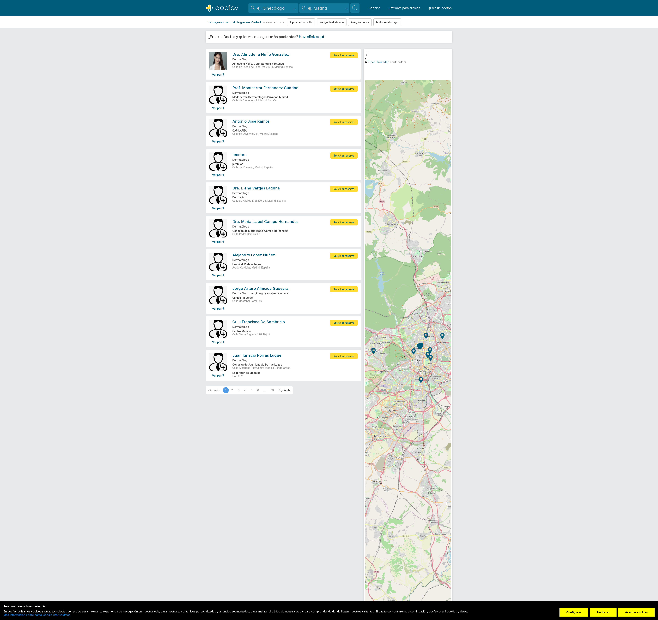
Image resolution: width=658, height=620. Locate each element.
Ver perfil (218, 74)
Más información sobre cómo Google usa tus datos (36, 615)
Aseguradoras (360, 22)
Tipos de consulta (301, 22)
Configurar (573, 612)
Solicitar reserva (343, 55)
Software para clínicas (404, 8)
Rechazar (603, 612)
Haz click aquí (311, 36)
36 (272, 390)
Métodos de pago (387, 22)
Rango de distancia (332, 22)
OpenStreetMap (378, 62)
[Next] (284, 390)
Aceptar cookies (636, 612)
